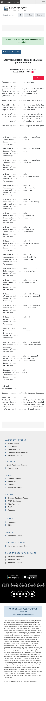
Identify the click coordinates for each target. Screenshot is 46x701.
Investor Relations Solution (19, 546)
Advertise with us (15, 488)
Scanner (40, 15)
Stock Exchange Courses (17, 465)
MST (22, 72)
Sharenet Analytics (16, 455)
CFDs (10, 525)
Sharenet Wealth (15, 563)
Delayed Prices (14, 449)
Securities (12, 522)
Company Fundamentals (18, 452)
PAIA (10, 507)
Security (11, 510)
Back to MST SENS (12, 52)
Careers (11, 485)
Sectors (29, 15)
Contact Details (14, 479)
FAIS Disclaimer (14, 501)
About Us (12, 482)
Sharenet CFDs (14, 559)
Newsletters (13, 468)
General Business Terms (18, 498)
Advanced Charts (15, 536)
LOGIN (38, 2)
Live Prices (12, 446)
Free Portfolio (13, 443)
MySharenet (36, 39)
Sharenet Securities (16, 556)
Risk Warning (13, 504)
